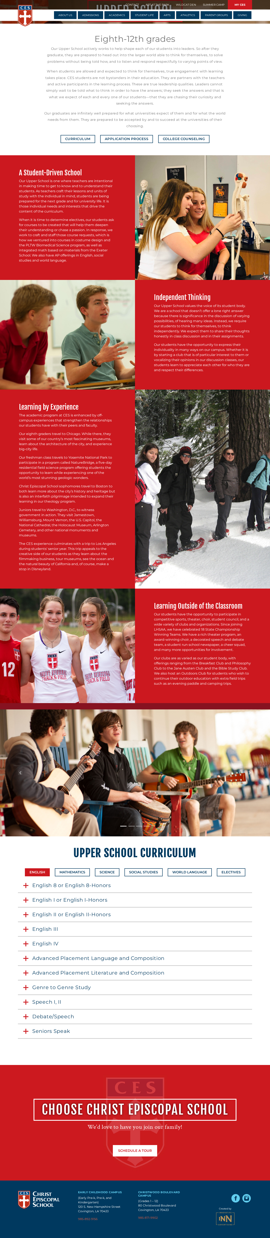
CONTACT (132, 4)
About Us (65, 15)
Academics (117, 15)
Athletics (188, 15)
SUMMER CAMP (213, 4)
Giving (242, 15)
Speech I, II (46, 1002)
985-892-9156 (88, 1219)
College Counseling (184, 139)
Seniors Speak (53, 1031)
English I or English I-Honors (74, 900)
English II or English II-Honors (71, 915)
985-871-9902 (148, 1218)
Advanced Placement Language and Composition (98, 958)
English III (48, 929)
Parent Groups (216, 15)
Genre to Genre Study (61, 987)
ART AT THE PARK (157, 4)
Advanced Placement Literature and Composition (98, 973)
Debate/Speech (53, 1017)
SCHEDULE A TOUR (135, 1151)
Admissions (90, 15)
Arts (167, 15)
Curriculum (77, 139)
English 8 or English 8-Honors (71, 885)
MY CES (240, 4)
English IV (45, 944)
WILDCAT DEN (186, 4)
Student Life (144, 15)
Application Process (126, 139)
